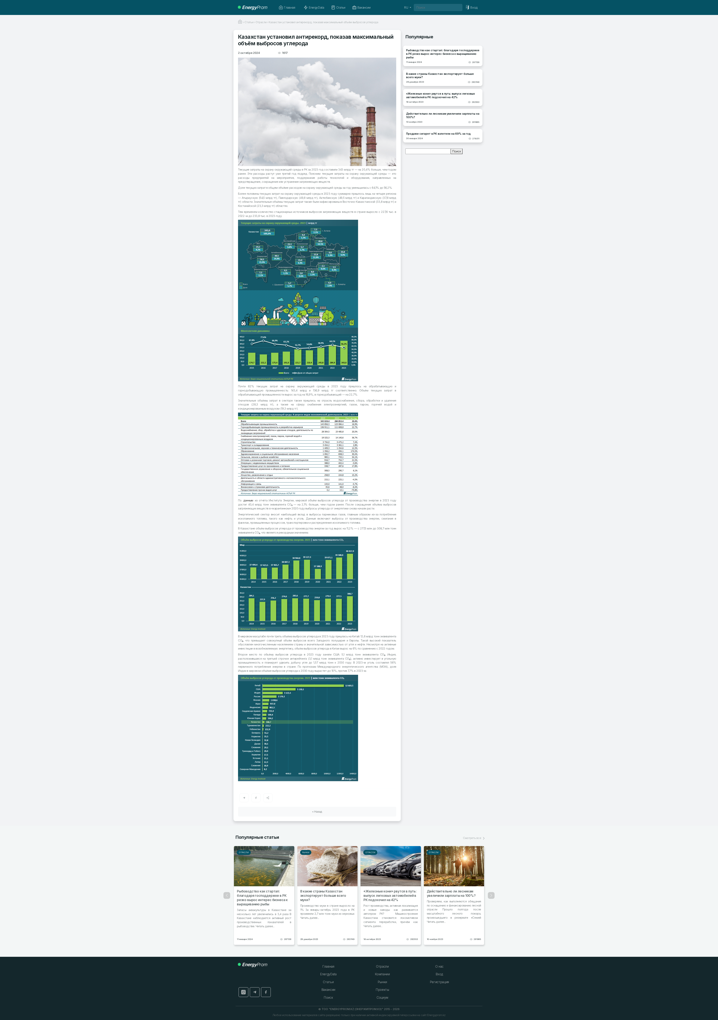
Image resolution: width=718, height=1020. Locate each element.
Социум (382, 997)
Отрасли (244, 852)
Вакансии (363, 7)
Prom (254, 7)
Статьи (340, 7)
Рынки (305, 852)
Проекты (382, 990)
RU (406, 7)
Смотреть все (472, 838)
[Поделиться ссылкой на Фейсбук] (256, 797)
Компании (382, 974)
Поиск (456, 151)
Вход (439, 974)
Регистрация (439, 982)
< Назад (317, 811)
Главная (289, 7)
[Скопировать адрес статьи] (268, 797)
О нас (439, 966)
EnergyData (316, 7)
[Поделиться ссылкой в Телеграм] (244, 797)
